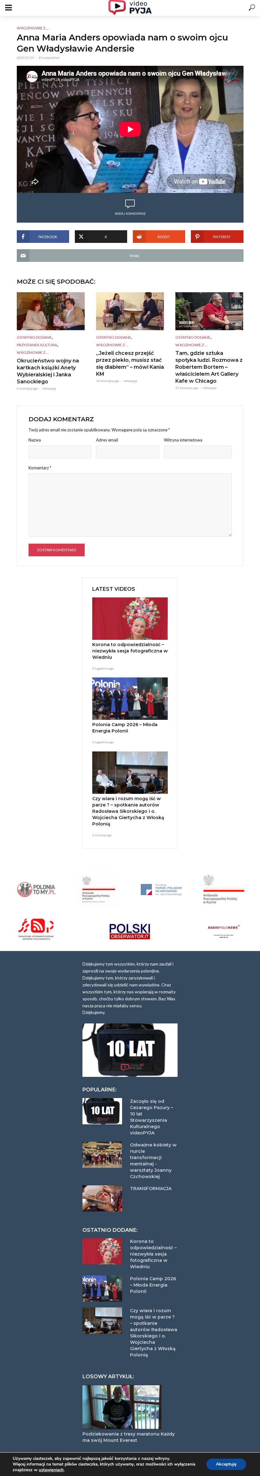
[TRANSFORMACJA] (103, 1198)
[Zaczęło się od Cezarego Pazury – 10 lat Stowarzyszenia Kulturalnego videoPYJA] (103, 1111)
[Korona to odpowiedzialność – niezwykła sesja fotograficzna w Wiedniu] (130, 618)
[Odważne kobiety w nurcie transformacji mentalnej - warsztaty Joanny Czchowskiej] (103, 1155)
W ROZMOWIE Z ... (33, 28)
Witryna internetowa (183, 439)
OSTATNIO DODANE (34, 337)
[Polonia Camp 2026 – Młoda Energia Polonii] (130, 698)
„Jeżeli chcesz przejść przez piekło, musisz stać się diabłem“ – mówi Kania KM (130, 363)
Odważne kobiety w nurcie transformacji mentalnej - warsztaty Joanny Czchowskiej (153, 1160)
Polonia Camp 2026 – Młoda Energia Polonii (125, 728)
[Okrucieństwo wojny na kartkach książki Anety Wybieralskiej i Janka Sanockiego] (51, 311)
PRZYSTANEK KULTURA (37, 345)
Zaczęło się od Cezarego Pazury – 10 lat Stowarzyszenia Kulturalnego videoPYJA (151, 1117)
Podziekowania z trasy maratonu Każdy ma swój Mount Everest (128, 1437)
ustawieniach (51, 1470)
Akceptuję (226, 1464)
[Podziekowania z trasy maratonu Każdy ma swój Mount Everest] (130, 1407)
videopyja (49, 388)
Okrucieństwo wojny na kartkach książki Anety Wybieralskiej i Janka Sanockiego (48, 371)
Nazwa (35, 439)
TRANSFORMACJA (151, 1188)
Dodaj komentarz (130, 213)
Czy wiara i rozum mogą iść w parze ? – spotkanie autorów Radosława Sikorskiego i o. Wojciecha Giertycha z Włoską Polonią (128, 811)
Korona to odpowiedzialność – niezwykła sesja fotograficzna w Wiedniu (130, 651)
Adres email (107, 439)
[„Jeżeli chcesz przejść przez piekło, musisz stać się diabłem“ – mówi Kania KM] (130, 311)
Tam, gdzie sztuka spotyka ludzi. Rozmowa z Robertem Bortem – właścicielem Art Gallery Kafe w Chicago (209, 367)
